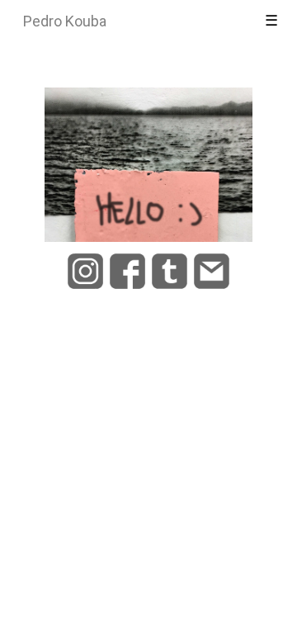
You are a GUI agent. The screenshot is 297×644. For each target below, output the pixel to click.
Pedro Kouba (64, 21)
